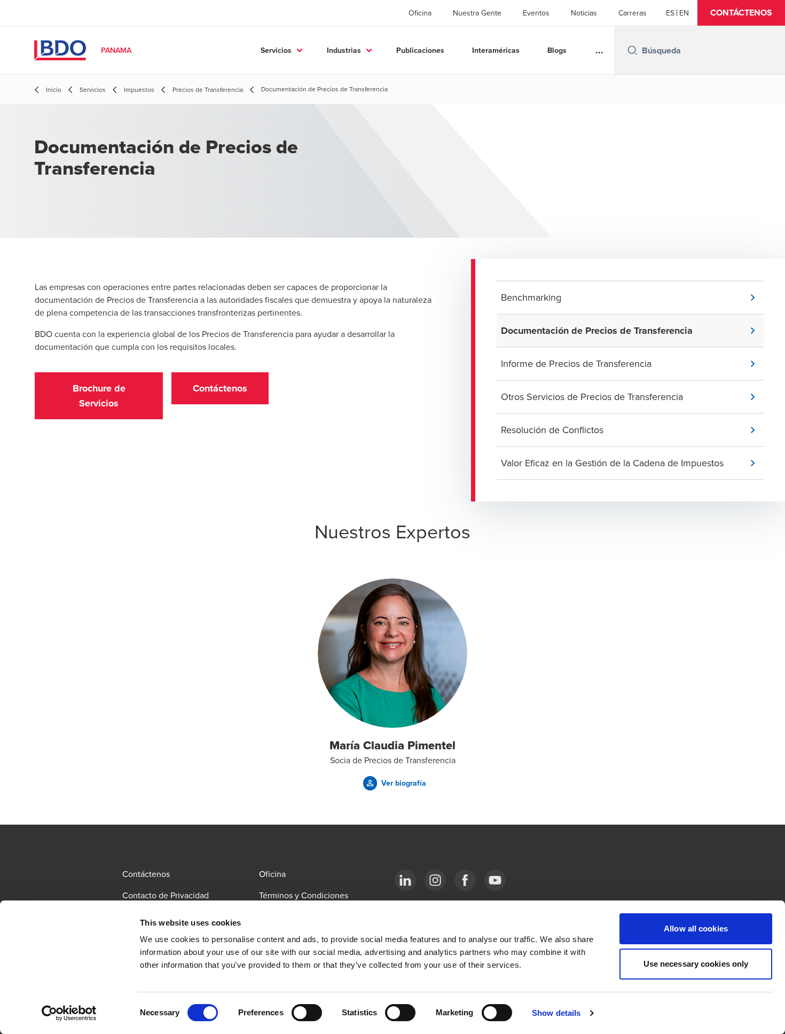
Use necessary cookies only (696, 963)
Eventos (536, 12)
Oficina (420, 12)
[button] (741, 13)
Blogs (557, 50)
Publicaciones (420, 50)
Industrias (344, 50)
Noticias (584, 12)
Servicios (276, 50)
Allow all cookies (696, 928)
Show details (556, 1012)
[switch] (307, 1012)
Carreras (632, 12)
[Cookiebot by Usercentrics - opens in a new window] (69, 1013)
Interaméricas (496, 50)
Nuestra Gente (477, 12)
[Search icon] (632, 50)
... (599, 50)
